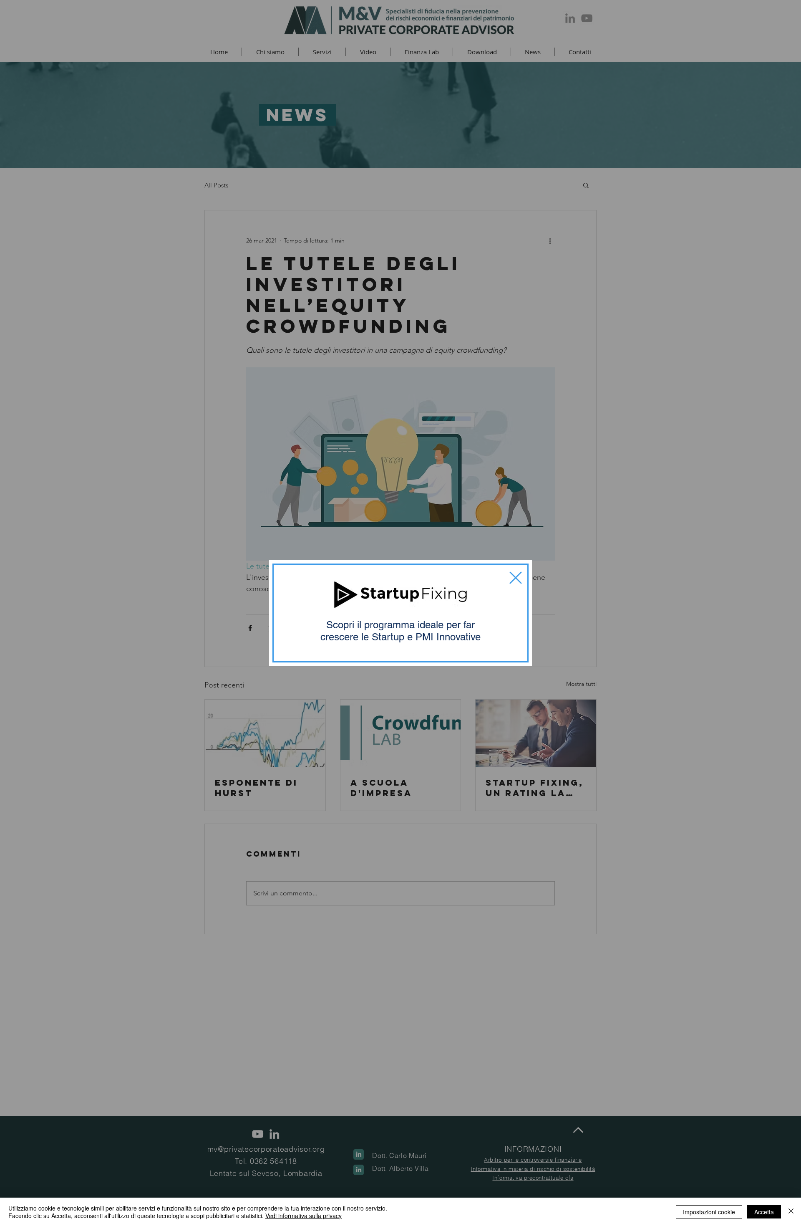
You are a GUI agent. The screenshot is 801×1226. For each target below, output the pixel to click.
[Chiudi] (791, 1211)
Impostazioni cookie (709, 1212)
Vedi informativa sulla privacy (303, 1215)
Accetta (764, 1212)
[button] (515, 577)
